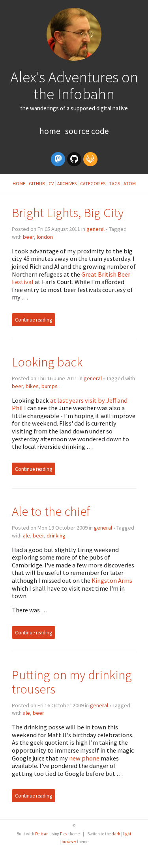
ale (26, 535)
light (127, 834)
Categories (92, 183)
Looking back (47, 362)
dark (116, 834)
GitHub (37, 183)
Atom (130, 183)
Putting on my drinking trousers (72, 682)
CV (51, 183)
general (95, 228)
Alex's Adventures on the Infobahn (74, 85)
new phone (84, 758)
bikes (32, 386)
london (45, 236)
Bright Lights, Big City (68, 213)
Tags (114, 183)
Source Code (87, 131)
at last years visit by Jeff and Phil (69, 404)
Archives (67, 183)
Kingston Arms (112, 580)
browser (69, 841)
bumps (49, 386)
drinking (56, 535)
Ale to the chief (51, 511)
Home (50, 131)
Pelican (42, 834)
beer (28, 236)
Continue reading (33, 319)
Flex (63, 834)
